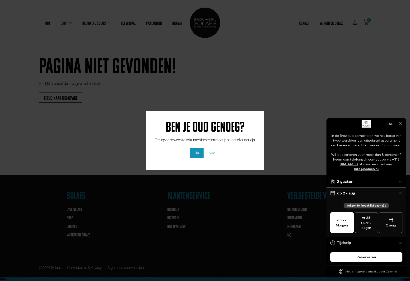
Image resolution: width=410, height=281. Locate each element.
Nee (212, 153)
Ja (197, 153)
